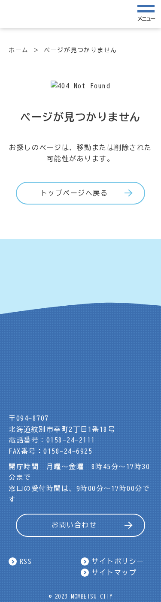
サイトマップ (114, 572)
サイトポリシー (117, 561)
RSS (26, 561)
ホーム (19, 50)
